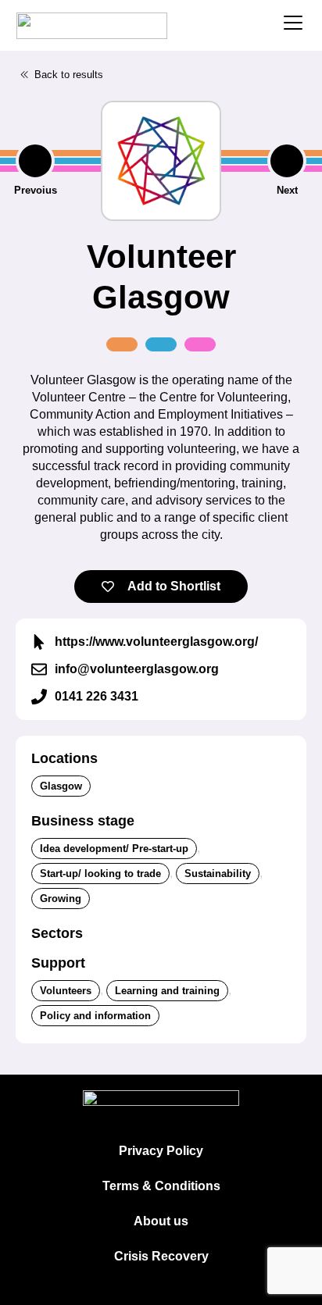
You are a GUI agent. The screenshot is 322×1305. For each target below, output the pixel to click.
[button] (61, 75)
